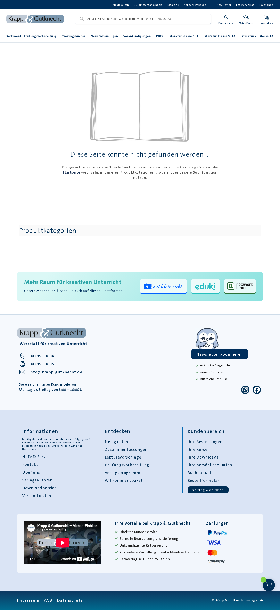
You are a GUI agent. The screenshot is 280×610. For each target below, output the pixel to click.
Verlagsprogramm (122, 472)
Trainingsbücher (73, 36)
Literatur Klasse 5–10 (219, 36)
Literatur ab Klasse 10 (257, 36)
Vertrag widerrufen (208, 490)
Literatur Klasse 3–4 (183, 36)
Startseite (71, 172)
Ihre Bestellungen (205, 441)
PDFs (159, 36)
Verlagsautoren (37, 480)
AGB (35, 442)
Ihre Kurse (197, 449)
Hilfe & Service (36, 456)
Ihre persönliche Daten (210, 465)
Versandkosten (36, 495)
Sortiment (14, 36)
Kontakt (30, 464)
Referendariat (245, 5)
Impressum (28, 600)
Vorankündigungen (137, 36)
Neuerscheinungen (104, 36)
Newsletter (224, 5)
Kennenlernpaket (195, 5)
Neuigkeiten (121, 5)
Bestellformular (204, 480)
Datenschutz (69, 600)
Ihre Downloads (203, 457)
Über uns (31, 472)
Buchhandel (266, 5)
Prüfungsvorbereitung (40, 36)
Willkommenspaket (124, 480)
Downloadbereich (39, 488)
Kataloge (173, 5)
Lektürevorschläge (123, 457)
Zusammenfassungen (148, 5)
